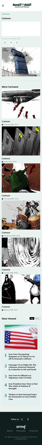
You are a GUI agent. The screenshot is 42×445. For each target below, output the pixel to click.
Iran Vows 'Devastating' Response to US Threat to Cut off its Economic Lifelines (22, 354)
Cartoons (6, 12)
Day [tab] (32, 316)
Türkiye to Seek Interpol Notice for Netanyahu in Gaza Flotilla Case (23, 395)
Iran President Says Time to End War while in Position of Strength (23, 384)
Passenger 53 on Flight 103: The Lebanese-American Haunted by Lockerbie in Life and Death (22, 365)
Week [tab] (37, 316)
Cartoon (6, 119)
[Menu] (2, 5)
